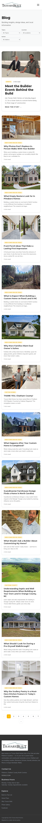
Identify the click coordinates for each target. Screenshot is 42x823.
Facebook (5, 808)
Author (4, 36)
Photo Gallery (6, 805)
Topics (3, 30)
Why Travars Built (7, 801)
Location (24, 30)
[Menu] (38, 5)
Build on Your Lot (7, 795)
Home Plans (5, 798)
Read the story (13, 107)
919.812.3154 (6, 775)
